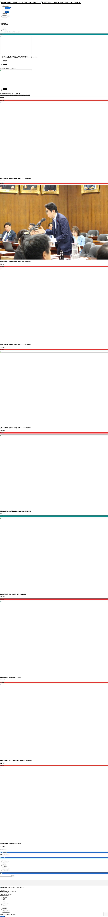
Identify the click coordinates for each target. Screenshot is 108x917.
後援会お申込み (6, 870)
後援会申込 (5, 17)
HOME (4, 902)
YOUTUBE (4, 13)
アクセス (4, 15)
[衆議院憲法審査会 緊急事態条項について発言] (54, 601)
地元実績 (7, 12)
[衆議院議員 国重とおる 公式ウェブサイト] (40, 2)
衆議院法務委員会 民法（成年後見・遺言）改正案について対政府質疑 (16, 760)
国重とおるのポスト (4, 854)
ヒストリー (7, 8)
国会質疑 (2, 100)
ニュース (4, 61)
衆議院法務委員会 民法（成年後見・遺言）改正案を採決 (13, 594)
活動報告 (4, 9)
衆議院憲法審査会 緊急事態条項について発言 (10, 677)
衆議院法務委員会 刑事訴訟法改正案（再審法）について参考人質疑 (15, 427)
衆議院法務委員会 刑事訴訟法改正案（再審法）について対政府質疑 (15, 178)
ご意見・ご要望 (6, 16)
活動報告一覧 (3, 849)
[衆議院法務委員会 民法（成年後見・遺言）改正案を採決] (54, 518)
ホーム (4, 860)
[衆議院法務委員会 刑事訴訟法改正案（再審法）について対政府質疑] (54, 102)
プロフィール (5, 6)
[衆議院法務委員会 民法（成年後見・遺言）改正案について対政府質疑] (54, 684)
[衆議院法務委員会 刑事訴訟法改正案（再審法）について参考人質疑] (54, 352)
